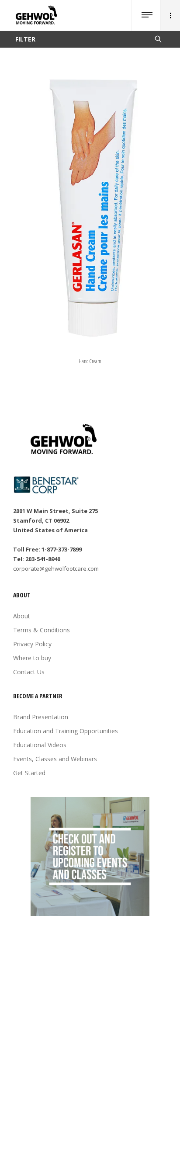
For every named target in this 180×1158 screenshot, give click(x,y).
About (21, 616)
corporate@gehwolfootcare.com (56, 568)
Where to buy (32, 658)
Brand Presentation (40, 717)
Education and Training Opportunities (65, 731)
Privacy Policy (32, 644)
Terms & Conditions (41, 630)
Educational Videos (39, 745)
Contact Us (29, 672)
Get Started (29, 773)
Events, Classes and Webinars (55, 759)
